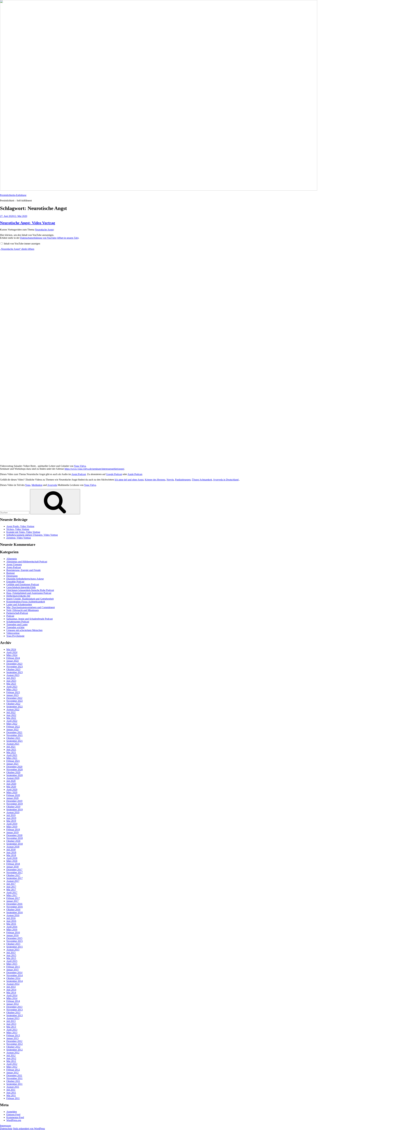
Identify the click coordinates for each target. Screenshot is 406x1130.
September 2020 (14, 775)
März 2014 (11, 998)
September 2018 (14, 843)
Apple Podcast (135, 474)
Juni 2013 (11, 1024)
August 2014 (12, 984)
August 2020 (12, 778)
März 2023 (11, 689)
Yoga (27, 485)
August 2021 (12, 743)
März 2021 (11, 758)
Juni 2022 (11, 715)
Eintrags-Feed (13, 1114)
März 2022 (11, 723)
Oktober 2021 (13, 738)
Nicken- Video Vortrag (17, 529)
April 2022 (11, 721)
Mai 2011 (11, 1095)
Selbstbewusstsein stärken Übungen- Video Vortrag (32, 535)
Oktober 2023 (13, 669)
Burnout (10, 573)
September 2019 (14, 809)
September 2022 (14, 706)
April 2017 (11, 892)
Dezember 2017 (14, 869)
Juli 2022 (11, 712)
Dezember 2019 (14, 801)
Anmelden (11, 1111)
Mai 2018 (11, 855)
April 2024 (11, 652)
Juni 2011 (11, 1092)
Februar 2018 (13, 864)
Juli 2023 (11, 678)
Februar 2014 (13, 1001)
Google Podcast (114, 474)
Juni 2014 (11, 989)
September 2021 (14, 741)
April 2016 (11, 926)
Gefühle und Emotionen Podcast (22, 584)
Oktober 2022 (13, 703)
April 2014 (11, 995)
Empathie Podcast (15, 581)
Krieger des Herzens (155, 479)
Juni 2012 (11, 1058)
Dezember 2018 (14, 835)
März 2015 (11, 964)
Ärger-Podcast (13, 567)
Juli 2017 (11, 884)
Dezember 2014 (14, 972)
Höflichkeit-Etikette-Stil (18, 596)
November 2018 (14, 838)
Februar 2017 (13, 898)
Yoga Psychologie (15, 636)
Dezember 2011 (14, 1075)
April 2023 (11, 686)
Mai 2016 (11, 924)
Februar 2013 (13, 1035)
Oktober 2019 (13, 806)
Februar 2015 (13, 966)
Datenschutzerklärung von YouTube (49, 238)
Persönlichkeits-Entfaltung (13, 195)
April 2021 (11, 755)
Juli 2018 (11, 849)
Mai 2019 (11, 821)
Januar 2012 (12, 1072)
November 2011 (14, 1078)
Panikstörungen (183, 479)
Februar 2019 (13, 829)
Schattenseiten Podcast (17, 621)
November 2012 (14, 1044)
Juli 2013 (11, 1021)
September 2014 (14, 981)
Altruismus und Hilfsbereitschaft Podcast (26, 561)
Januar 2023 (12, 695)
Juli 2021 (11, 746)
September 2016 (14, 912)
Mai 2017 (11, 889)
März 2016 (11, 929)
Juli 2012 (11, 1055)
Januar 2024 (12, 661)
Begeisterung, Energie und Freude (23, 570)
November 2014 (14, 975)
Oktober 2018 (13, 841)
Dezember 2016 (14, 904)
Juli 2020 (11, 781)
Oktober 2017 (13, 875)
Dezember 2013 (14, 1006)
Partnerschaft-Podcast (17, 613)
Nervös (170, 479)
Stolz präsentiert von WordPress (29, 1128)
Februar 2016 (13, 932)
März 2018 (11, 861)
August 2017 (12, 881)
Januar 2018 (12, 866)
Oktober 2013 (13, 1012)
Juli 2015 (11, 952)
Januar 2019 (12, 832)
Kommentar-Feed (15, 1117)
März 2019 (11, 826)
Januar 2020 (12, 798)
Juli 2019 (11, 815)
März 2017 (11, 895)
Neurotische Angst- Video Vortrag (27, 223)
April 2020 (11, 789)
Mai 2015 (11, 958)
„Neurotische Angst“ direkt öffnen (17, 249)
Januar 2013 (12, 1038)
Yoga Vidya (80, 466)
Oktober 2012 (13, 1046)
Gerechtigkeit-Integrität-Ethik (21, 587)
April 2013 (11, 1029)
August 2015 (12, 949)
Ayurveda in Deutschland (226, 479)
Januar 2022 (12, 729)
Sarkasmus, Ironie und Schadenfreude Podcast (29, 618)
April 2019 (11, 823)
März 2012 (11, 1067)
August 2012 (12, 1052)
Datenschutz (6, 1128)
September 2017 (14, 878)
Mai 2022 (11, 718)
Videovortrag (13, 633)
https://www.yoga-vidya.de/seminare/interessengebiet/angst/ (94, 468)
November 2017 (14, 872)
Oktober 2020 (13, 772)
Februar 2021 (13, 761)
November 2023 (14, 666)
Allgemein (11, 558)
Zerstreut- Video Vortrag (18, 537)
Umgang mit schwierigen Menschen (24, 630)
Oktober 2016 (13, 909)
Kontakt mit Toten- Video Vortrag (23, 532)
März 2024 (11, 655)
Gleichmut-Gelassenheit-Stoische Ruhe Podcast (30, 590)
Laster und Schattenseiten (19, 604)
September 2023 (14, 672)
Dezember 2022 (14, 698)
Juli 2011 (10, 1089)
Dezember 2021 (14, 732)
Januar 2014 (12, 1004)
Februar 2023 (13, 692)
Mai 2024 (11, 649)
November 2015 (14, 941)
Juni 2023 (11, 681)
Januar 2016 (12, 935)
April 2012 (11, 1064)
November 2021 (14, 735)
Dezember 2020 (14, 766)
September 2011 (14, 1084)
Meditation (37, 485)
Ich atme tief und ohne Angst (129, 479)
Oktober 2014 (13, 978)
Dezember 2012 (14, 1041)
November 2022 (14, 701)
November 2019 (14, 803)
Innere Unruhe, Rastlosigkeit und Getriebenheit (30, 598)
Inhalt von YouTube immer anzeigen (22, 243)
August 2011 (12, 1087)
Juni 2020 (11, 783)
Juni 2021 (11, 749)
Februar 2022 (13, 726)
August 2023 (12, 675)
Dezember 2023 (14, 663)
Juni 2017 (11, 886)
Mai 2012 (11, 1061)
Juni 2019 (11, 818)
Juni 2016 (11, 921)
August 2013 (12, 1018)
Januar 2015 (12, 969)
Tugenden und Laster (17, 624)
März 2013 (11, 1032)
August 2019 (12, 812)
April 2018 (11, 858)
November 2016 (14, 906)
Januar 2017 (12, 901)
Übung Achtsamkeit (202, 479)
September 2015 (14, 946)
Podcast (10, 616)
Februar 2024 (13, 658)
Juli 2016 (11, 918)
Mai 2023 (11, 683)
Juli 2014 (11, 986)
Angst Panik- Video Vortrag (20, 526)
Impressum (5, 1125)
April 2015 (11, 961)
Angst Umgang (14, 564)
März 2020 (11, 792)
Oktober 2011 (13, 1081)
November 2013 (14, 1009)
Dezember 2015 (14, 938)
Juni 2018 (11, 852)
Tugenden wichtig (15, 627)
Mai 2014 (11, 992)
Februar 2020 (13, 795)
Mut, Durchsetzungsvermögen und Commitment (30, 607)
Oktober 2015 (13, 944)
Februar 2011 (13, 1098)
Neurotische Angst (44, 229)
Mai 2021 (11, 752)
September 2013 (14, 1015)
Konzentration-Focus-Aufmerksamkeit (25, 601)
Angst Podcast (78, 474)
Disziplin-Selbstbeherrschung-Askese (25, 578)
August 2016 (12, 915)
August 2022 (12, 709)
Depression (12, 576)
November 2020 (14, 769)
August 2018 (12, 846)
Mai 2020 (11, 786)
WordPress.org (13, 1120)
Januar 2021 (12, 763)
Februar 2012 (13, 1069)
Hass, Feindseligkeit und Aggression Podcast (28, 593)
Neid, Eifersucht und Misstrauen (22, 610)
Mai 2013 (11, 1026)
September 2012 (14, 1049)
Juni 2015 (11, 955)
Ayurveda (52, 485)
